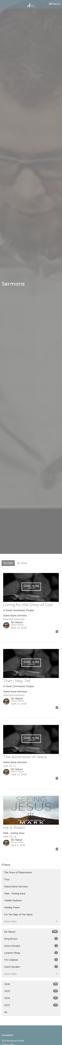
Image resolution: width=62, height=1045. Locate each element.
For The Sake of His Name (18, 914)
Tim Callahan (30, 959)
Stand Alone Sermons (16, 886)
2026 (30, 984)
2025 (30, 991)
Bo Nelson (30, 931)
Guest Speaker (30, 966)
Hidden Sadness (13, 900)
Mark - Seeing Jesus (14, 893)
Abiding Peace (12, 907)
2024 (30, 998)
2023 (30, 1005)
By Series (22, 563)
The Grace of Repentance (18, 872)
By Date (8, 563)
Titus (6, 879)
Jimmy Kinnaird (30, 945)
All (5, 1012)
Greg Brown (30, 938)
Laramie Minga (30, 952)
